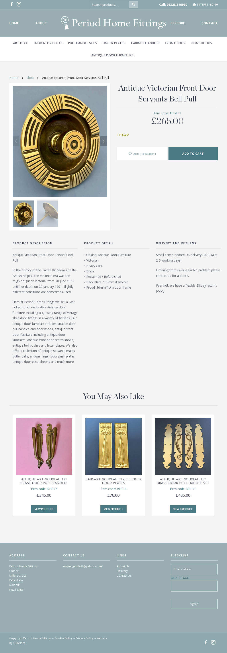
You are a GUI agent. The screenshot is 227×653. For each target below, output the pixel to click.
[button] (103, 141)
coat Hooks (201, 43)
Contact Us (124, 576)
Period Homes (113, 23)
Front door (175, 43)
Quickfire (19, 643)
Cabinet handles (145, 43)
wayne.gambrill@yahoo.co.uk (82, 566)
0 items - (207, 4)
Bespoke (177, 23)
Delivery (122, 571)
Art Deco (21, 43)
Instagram (19, 4)
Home (14, 23)
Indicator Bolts (48, 43)
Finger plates (113, 43)
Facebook (11, 4)
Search (133, 4)
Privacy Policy (85, 638)
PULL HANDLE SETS (82, 43)
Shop (30, 77)
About (41, 23)
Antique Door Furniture (112, 55)
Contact (210, 23)
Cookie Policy (63, 638)
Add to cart (193, 153)
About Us (123, 566)
